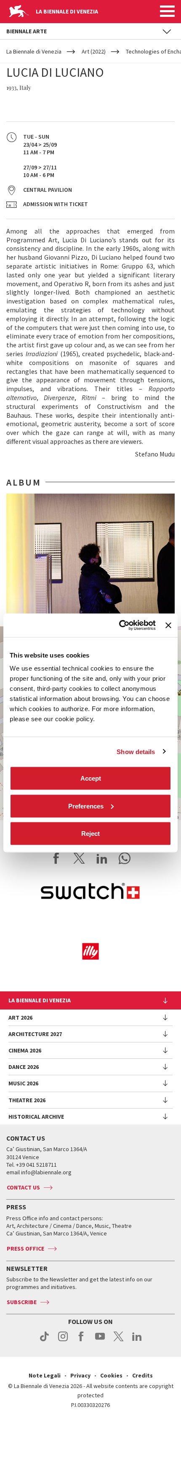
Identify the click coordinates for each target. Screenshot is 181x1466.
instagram (63, 1340)
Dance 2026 (23, 1067)
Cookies (111, 1375)
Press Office (25, 1248)
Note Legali (45, 1375)
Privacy (80, 1375)
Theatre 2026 (26, 1100)
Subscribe (22, 1302)
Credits (142, 1375)
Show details (136, 751)
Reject (90, 833)
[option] (90, 557)
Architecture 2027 (35, 1034)
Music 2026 (23, 1083)
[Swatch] (90, 893)
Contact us (23, 1187)
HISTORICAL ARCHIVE (36, 1116)
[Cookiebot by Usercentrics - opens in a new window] (119, 625)
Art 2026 (20, 1017)
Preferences (86, 805)
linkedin (137, 1340)
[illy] (90, 951)
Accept (90, 778)
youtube (100, 1340)
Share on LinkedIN (102, 858)
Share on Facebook (56, 858)
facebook (81, 1340)
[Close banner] (168, 625)
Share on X (79, 858)
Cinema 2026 (24, 1050)
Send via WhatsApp (125, 858)
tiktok (44, 1340)
